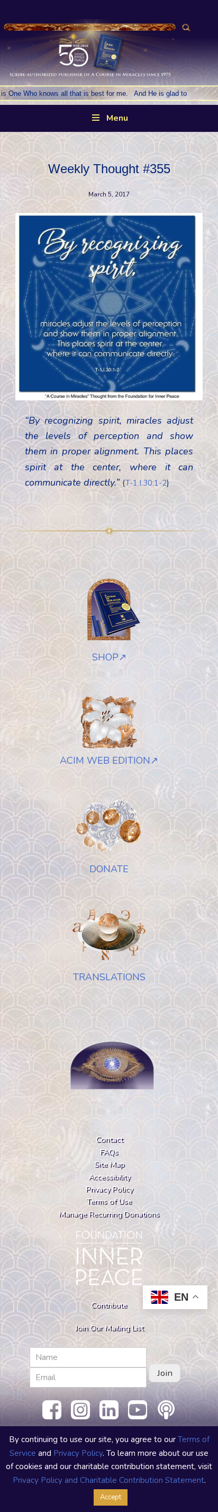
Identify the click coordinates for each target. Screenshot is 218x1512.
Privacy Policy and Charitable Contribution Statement (108, 1480)
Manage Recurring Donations (109, 1214)
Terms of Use (109, 1201)
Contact (109, 1139)
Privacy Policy (109, 1189)
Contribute (109, 1305)
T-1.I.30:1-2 (146, 483)
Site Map (109, 1164)
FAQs (109, 1152)
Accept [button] (110, 1497)
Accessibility (109, 1176)
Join (164, 1373)
